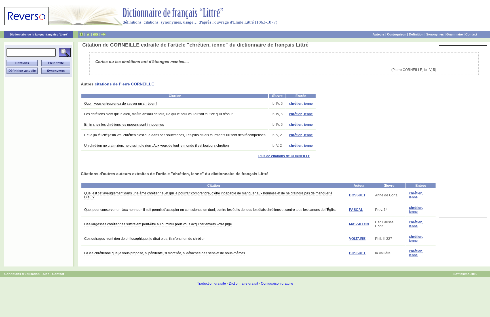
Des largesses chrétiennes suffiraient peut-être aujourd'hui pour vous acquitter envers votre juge (158, 224)
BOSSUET (357, 195)
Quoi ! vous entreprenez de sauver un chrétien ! (120, 104)
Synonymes (435, 34)
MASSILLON (359, 224)
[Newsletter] (95, 34)
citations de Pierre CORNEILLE (124, 84)
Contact (471, 34)
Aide (46, 274)
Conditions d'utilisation (22, 274)
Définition (416, 34)
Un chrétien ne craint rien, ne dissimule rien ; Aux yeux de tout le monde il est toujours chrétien (156, 146)
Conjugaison (396, 34)
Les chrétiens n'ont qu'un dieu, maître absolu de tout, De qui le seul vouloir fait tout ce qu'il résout (158, 114)
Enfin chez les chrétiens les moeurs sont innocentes (124, 125)
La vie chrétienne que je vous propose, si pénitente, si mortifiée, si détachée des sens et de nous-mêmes (164, 253)
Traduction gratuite (211, 283)
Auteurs (379, 34)
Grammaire (454, 34)
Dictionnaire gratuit (243, 283)
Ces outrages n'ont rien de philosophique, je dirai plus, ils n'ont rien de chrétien (145, 239)
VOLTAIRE (357, 239)
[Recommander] (103, 34)
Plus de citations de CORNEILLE (284, 156)
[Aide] (81, 34)
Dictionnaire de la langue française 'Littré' (38, 34)
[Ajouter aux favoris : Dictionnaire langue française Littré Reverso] (88, 34)
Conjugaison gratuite (277, 283)
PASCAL (356, 210)
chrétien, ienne (301, 104)
